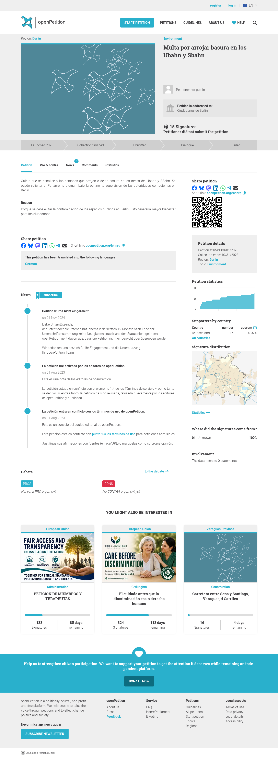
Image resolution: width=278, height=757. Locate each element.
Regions (191, 726)
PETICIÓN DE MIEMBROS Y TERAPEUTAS (58, 596)
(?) (255, 328)
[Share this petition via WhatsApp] (52, 245)
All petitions (194, 712)
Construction (220, 587)
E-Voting (152, 716)
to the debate (155, 471)
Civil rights (139, 587)
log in (232, 5)
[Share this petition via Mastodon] (37, 245)
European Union (57, 529)
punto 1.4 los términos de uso (113, 434)
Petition (26, 165)
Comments (90, 165)
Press (110, 712)
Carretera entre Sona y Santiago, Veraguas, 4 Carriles (220, 596)
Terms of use (234, 707)
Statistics (112, 165)
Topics (190, 721)
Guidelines (192, 23)
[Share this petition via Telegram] (58, 245)
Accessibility (234, 721)
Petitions (168, 23)
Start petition (137, 23)
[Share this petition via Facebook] (23, 245)
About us (216, 23)
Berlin (36, 38)
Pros (27, 484)
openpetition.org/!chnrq (103, 245)
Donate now (139, 681)
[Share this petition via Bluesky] (30, 245)
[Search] (254, 22)
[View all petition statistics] (224, 404)
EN (250, 5)
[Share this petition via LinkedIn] (44, 245)
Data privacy (234, 712)
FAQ (149, 707)
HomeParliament (158, 712)
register (215, 5)
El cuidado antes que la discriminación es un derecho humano (139, 598)
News (70, 163)
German (31, 264)
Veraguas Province (220, 529)
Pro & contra (49, 165)
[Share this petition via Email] (65, 245)
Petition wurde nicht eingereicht (65, 311)
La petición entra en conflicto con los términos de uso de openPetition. (93, 411)
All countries (201, 338)
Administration (57, 587)
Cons (108, 484)
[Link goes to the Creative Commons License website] (23, 753)
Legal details (234, 716)
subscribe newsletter (44, 734)
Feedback (113, 716)
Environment (172, 39)
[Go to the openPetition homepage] (43, 22)
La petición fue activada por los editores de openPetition (83, 366)
